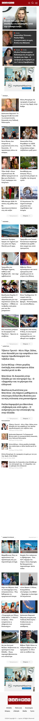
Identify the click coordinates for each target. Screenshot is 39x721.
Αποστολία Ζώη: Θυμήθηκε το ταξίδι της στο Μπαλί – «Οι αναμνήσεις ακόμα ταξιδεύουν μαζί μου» (28, 145)
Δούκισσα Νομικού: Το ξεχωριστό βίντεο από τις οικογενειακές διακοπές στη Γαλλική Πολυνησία (10, 117)
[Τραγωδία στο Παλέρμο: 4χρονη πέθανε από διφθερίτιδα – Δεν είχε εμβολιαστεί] (10, 258)
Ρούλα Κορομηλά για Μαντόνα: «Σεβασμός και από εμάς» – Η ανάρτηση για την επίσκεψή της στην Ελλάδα (18, 408)
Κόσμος (6, 236)
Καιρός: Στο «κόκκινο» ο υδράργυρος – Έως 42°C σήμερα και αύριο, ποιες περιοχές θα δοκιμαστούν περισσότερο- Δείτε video (28, 561)
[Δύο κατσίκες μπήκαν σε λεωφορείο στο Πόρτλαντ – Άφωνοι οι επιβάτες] (10, 321)
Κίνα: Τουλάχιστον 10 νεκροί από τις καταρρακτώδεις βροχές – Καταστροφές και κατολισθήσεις (28, 299)
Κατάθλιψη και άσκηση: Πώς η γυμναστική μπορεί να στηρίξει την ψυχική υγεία (28, 175)
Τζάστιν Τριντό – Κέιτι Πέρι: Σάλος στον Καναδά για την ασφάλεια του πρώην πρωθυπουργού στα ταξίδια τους (20, 354)
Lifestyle (8, 18)
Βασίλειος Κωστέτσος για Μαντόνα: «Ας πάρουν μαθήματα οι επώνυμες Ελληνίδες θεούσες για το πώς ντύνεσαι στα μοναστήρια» (19, 394)
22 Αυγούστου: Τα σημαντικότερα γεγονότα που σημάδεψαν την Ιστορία (27, 205)
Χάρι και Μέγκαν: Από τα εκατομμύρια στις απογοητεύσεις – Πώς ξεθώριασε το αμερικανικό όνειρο (10, 591)
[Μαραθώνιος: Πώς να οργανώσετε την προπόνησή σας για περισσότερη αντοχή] (10, 546)
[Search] (32, 3)
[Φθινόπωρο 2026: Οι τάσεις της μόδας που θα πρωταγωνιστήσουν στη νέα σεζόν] (10, 192)
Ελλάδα (18, 33)
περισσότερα (32, 537)
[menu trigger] (36, 3)
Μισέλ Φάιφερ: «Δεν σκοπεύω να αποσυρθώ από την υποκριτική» (18, 24)
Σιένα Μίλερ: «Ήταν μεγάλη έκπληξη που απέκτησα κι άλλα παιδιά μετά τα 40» (18, 367)
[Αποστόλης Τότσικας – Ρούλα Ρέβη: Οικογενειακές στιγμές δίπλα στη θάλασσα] (7, 38)
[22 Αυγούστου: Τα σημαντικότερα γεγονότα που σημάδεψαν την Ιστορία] (29, 192)
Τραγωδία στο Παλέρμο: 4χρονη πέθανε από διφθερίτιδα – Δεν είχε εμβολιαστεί (10, 271)
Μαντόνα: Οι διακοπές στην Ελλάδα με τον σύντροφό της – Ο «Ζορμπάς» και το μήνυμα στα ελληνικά (18, 380)
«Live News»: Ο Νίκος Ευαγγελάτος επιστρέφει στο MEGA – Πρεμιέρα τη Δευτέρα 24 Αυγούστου (28, 591)
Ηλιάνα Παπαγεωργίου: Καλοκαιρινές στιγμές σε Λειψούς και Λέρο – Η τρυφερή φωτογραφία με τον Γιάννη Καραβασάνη (24, 57)
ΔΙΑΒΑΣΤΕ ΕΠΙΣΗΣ (8, 537)
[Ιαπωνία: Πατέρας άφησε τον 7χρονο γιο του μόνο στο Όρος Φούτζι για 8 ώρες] (10, 230)
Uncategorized (7, 584)
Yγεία (24, 168)
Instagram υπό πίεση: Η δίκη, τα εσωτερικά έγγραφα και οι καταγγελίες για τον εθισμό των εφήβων (28, 333)
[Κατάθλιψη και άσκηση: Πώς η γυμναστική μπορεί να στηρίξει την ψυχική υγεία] (29, 162)
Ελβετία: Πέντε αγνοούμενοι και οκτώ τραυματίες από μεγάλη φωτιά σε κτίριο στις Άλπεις (28, 271)
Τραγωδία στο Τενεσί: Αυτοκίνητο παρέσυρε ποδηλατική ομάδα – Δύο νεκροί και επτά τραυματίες (28, 243)
